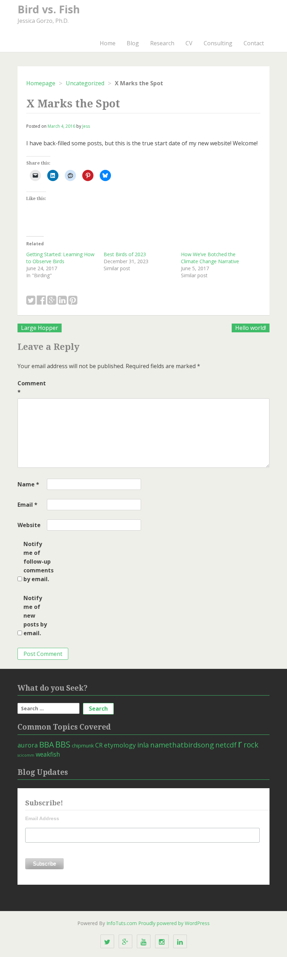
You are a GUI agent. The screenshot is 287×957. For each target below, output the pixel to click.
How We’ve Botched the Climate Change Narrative (210, 258)
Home (107, 43)
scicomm (26, 755)
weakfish (48, 754)
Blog (133, 43)
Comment (32, 387)
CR (99, 745)
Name (28, 484)
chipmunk (83, 745)
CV (189, 43)
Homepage (40, 83)
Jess (86, 126)
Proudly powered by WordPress (174, 923)
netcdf (226, 745)
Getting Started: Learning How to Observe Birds (60, 258)
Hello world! (250, 328)
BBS (62, 744)
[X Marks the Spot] (30, 300)
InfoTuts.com (121, 923)
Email (27, 505)
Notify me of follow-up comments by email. (37, 561)
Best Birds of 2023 (125, 254)
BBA (46, 744)
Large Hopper (39, 328)
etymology (120, 745)
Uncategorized (85, 83)
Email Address (42, 818)
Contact (254, 43)
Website (29, 525)
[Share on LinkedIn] (62, 300)
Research (162, 43)
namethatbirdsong (182, 745)
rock (251, 745)
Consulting (218, 43)
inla (143, 745)
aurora (28, 745)
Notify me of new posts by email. (35, 615)
